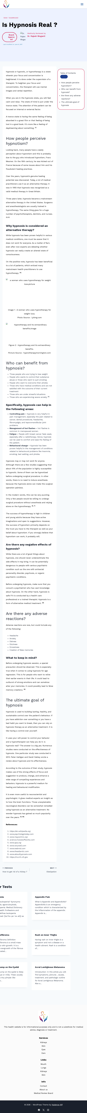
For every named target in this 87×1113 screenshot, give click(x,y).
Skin (43, 1046)
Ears (43, 1053)
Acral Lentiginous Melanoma (50, 967)
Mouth (43, 1064)
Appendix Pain (42, 897)
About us (44, 1090)
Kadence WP (57, 1105)
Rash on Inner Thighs (46, 935)
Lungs (43, 1068)
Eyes (43, 1049)
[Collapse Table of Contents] (64, 76)
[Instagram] (48, 1110)
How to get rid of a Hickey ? (15, 870)
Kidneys (43, 1042)
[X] (43, 1110)
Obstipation (51, 870)
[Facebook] (39, 1110)
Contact (43, 1086)
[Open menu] (81, 4)
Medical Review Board (43, 1093)
